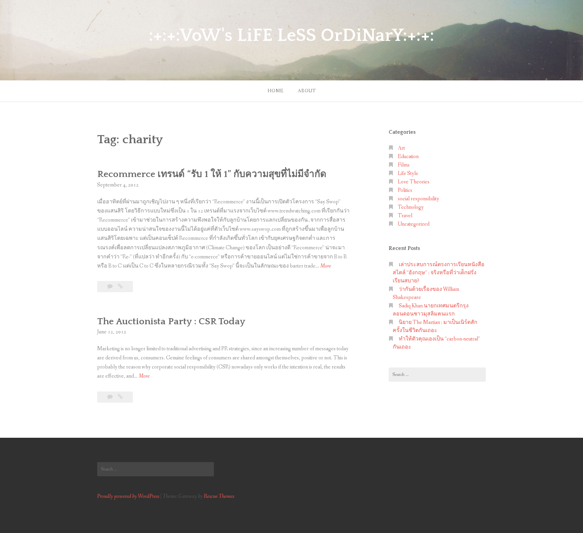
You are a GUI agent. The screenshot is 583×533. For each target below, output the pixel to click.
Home (275, 91)
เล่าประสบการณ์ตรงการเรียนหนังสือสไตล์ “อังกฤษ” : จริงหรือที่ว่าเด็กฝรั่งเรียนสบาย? (438, 272)
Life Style (408, 173)
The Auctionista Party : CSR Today (171, 321)
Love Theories (413, 181)
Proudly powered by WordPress (128, 496)
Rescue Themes (219, 496)
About (307, 91)
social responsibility (418, 198)
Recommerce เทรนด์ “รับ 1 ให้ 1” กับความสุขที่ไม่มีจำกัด (211, 174)
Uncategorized (413, 224)
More (325, 266)
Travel (405, 215)
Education (408, 156)
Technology (411, 207)
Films (404, 165)
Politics (405, 190)
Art (401, 148)
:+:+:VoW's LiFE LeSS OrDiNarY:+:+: (291, 35)
